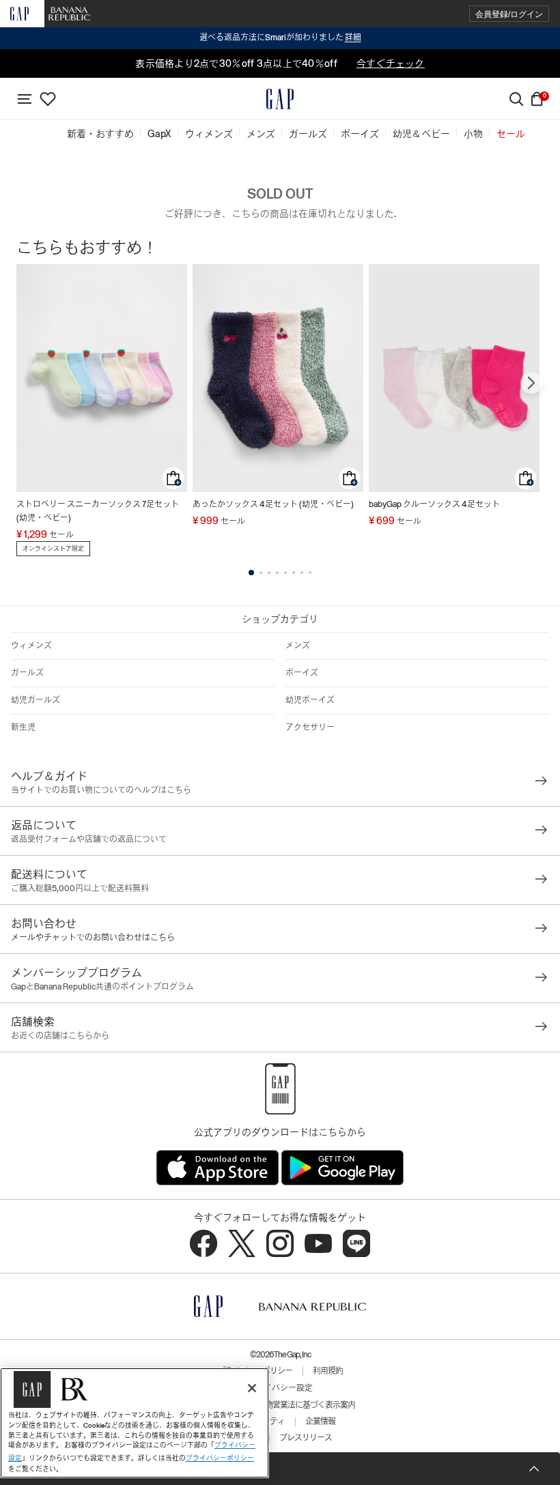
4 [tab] (277, 572)
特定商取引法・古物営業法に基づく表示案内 (280, 1405)
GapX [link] (159, 133)
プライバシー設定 (280, 1388)
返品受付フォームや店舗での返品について (89, 839)
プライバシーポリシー (220, 1458)
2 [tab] (261, 572)
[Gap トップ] (280, 99)
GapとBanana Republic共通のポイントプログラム (102, 987)
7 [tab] (301, 572)
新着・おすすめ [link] (100, 133)
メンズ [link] (261, 133)
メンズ (297, 645)
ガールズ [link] (308, 133)
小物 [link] (473, 133)
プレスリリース (305, 1438)
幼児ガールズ (35, 700)
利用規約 (328, 1371)
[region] (134, 1423)
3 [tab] (269, 572)
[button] (509, 14)
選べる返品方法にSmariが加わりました (280, 37)
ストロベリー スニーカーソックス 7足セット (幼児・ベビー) (97, 511)
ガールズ (27, 673)
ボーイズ (301, 673)
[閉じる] (252, 1388)
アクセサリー (310, 727)
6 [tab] (293, 572)
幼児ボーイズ (310, 700)
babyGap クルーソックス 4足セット (434, 504)
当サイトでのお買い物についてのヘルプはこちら (101, 790)
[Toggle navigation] (24, 99)
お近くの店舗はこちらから (60, 1036)
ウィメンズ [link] (209, 133)
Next (531, 383)
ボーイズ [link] (360, 133)
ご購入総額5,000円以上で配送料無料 (80, 888)
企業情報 (320, 1421)
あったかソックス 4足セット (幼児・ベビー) (273, 504)
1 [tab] (251, 572)
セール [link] (510, 133)
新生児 (23, 727)
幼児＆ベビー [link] (421, 133)
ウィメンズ (31, 645)
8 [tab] (310, 572)
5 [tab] (285, 572)
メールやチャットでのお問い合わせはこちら (93, 937)
